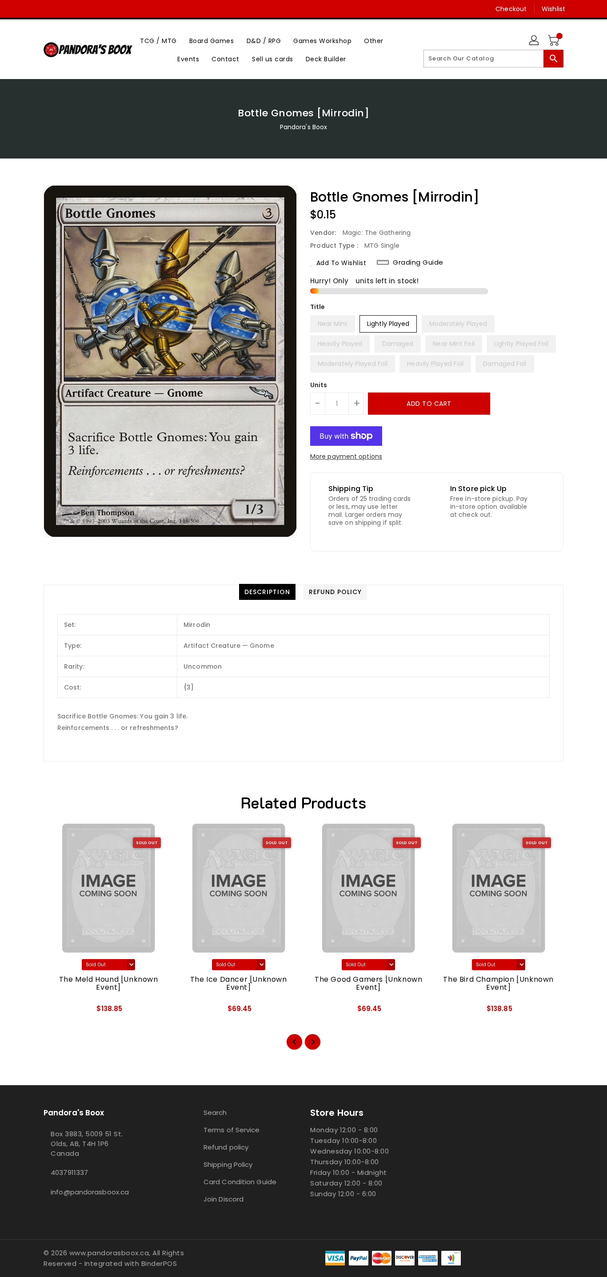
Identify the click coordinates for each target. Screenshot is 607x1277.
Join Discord (224, 1199)
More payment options (346, 456)
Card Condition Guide (240, 1181)
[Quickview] (58, 1012)
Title (317, 306)
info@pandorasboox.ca (90, 1192)
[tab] (267, 592)
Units (318, 385)
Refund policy (226, 1147)
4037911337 (69, 1172)
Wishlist (553, 8)
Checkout (511, 8)
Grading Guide (418, 262)
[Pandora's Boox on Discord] (65, 9)
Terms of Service (232, 1129)
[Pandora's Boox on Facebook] (31, 9)
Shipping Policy (228, 1164)
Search (215, 1112)
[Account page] (534, 41)
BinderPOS (159, 1263)
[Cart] (554, 41)
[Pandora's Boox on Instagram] (48, 9)
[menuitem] (158, 41)
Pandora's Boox (303, 127)
